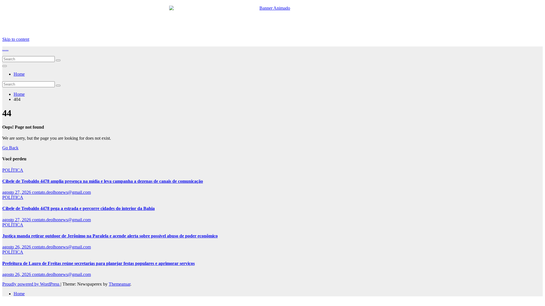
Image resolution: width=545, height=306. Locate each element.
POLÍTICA (12, 170)
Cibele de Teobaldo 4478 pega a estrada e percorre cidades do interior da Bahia (78, 208)
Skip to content (15, 39)
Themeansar (119, 284)
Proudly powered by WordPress (31, 284)
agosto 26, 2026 (17, 247)
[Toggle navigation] (4, 66)
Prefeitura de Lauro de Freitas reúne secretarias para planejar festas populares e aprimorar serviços (98, 263)
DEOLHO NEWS (5, 50)
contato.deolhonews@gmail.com (61, 192)
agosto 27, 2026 (17, 192)
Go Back (10, 147)
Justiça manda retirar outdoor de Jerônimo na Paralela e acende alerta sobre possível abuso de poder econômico (110, 235)
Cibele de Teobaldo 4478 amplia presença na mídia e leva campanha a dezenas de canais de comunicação (102, 181)
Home (19, 74)
